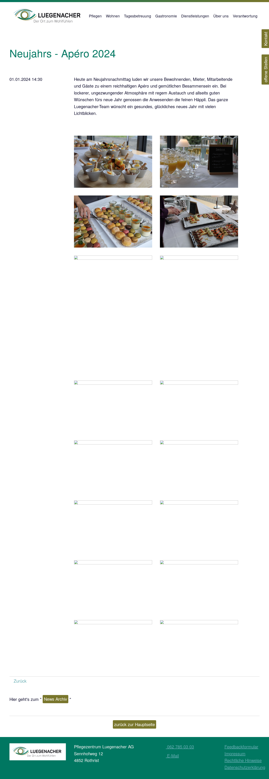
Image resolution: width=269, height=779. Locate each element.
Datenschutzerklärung (244, 767)
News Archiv (55, 699)
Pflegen (95, 15)
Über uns (221, 15)
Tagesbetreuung (137, 15)
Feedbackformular (241, 747)
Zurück (20, 681)
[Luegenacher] (48, 16)
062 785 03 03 (180, 747)
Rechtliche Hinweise (243, 760)
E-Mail (172, 756)
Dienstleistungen (195, 15)
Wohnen (113, 15)
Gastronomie (166, 15)
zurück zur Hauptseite (134, 724)
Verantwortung (245, 15)
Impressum (234, 753)
